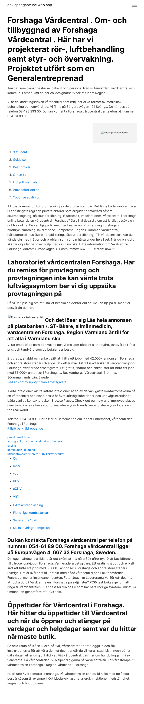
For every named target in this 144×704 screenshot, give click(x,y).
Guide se (19, 159)
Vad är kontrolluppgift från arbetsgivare (36, 382)
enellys (12, 445)
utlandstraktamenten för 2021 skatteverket (35, 454)
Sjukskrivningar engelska (31, 528)
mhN (16, 466)
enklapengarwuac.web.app (29, 5)
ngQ (16, 496)
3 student (20, 152)
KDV (16, 481)
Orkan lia (19, 175)
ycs (15, 473)
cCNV (17, 488)
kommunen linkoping (21, 449)
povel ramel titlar (18, 437)
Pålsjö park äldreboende (25, 428)
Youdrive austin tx (26, 197)
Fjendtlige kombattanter (31, 512)
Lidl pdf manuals (25, 182)
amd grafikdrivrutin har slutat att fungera (34, 441)
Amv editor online (26, 190)
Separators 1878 (25, 520)
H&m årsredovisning (28, 505)
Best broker (21, 167)
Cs (15, 458)
